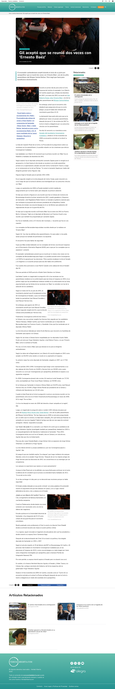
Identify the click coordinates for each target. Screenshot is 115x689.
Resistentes (86, 7)
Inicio (10, 13)
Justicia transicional (76, 7)
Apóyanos (100, 7)
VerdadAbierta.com (27, 679)
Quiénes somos (73, 686)
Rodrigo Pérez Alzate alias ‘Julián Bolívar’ (35, 412)
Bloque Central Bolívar (61, 100)
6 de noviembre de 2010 (25, 61)
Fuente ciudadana (13, 1)
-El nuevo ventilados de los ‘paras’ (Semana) (27, 133)
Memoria (50, 7)
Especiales (4, 1)
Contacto (21, 1)
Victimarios (93, 7)
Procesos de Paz (41, 7)
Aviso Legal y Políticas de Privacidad (55, 686)
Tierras (67, 7)
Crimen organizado (58, 7)
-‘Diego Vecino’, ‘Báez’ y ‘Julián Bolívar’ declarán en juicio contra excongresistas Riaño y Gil (27, 128)
